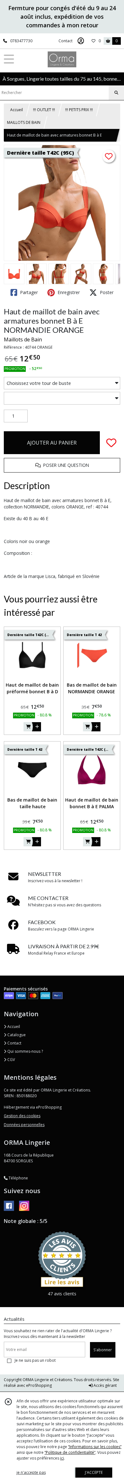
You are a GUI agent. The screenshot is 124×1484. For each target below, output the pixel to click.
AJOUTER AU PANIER (52, 442)
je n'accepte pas (31, 1472)
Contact (65, 41)
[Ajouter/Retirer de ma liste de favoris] (111, 442)
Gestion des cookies (22, 1115)
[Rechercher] (116, 92)
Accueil (16, 109)
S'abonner (102, 1350)
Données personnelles (24, 1124)
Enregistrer (68, 292)
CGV (10, 1059)
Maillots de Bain (23, 339)
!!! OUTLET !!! (44, 109)
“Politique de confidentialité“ (70, 1452)
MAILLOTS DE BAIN (23, 122)
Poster (106, 292)
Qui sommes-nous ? (24, 1051)
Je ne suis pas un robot (35, 1360)
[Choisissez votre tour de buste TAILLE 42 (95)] (62, 383)
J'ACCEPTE (94, 1472)
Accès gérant (105, 1385)
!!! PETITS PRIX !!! (79, 109)
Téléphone (18, 1178)
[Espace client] (80, 41)
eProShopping (39, 1385)
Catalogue (16, 1034)
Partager (28, 292)
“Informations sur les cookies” (94, 1446)
